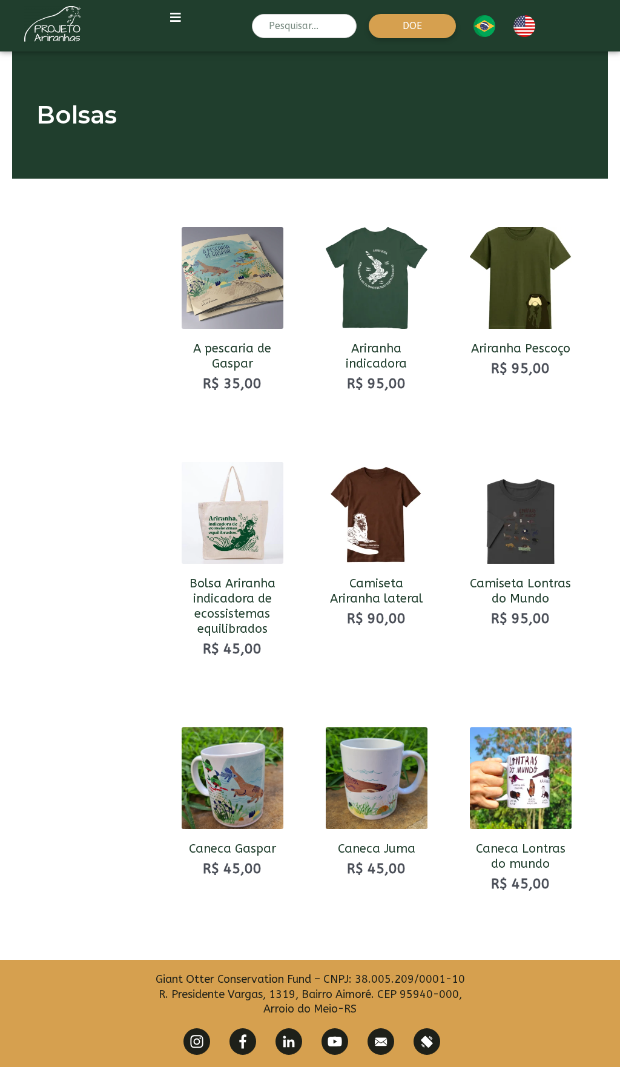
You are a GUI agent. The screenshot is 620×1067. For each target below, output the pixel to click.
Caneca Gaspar (232, 849)
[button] (412, 26)
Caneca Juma (376, 849)
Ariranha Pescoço (520, 348)
